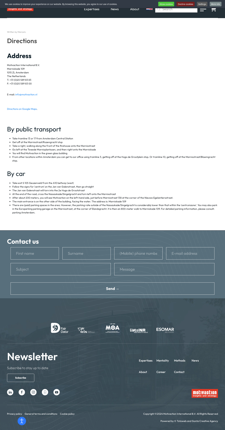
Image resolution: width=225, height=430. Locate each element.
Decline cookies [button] (185, 3)
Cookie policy (67, 413)
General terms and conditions (41, 413)
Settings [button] (202, 3)
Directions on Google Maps (22, 108)
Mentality (162, 360)
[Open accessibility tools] (22, 421)
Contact (179, 372)
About (134, 9)
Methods (179, 360)
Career (161, 372)
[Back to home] (20, 9)
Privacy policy (14, 413)
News (115, 9)
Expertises (91, 9)
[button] (203, 9)
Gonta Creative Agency (205, 421)
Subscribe (20, 377)
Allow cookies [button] (166, 3)
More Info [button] (215, 3)
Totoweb (182, 421)
